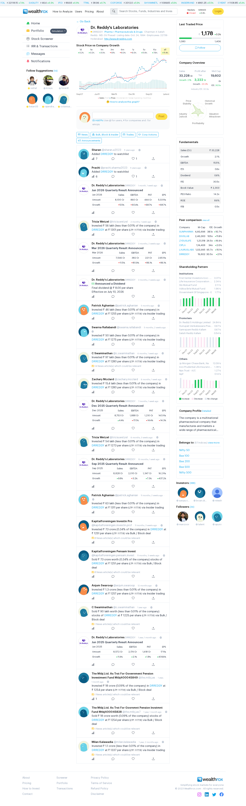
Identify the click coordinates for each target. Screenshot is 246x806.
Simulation (58, 31)
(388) (192, 483)
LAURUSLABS (186, 250)
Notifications (40, 61)
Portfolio (37, 30)
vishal (33, 88)
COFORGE (109, 3)
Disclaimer (97, 794)
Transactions (65, 788)
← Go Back (83, 21)
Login (218, 11)
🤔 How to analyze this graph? (123, 102)
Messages (37, 53)
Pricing (89, 11)
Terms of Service (101, 783)
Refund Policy (99, 788)
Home (35, 23)
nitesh (218, 500)
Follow (201, 48)
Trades (129, 134)
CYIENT (215, 3)
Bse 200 (184, 461)
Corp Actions (149, 134)
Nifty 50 (184, 450)
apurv (218, 524)
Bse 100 (184, 455)
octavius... (66, 106)
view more (214, 443)
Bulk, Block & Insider (106, 134)
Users (78, 11)
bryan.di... (201, 500)
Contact (27, 794)
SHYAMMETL (144, 3)
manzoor (184, 524)
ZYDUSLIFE (185, 241)
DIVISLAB (184, 236)
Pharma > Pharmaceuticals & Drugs (123, 32)
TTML (79, 3)
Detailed (206, 411)
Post (161, 116)
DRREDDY (107, 154)
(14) (55, 71)
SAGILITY (27, 3)
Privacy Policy (100, 777)
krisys (49, 88)
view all (205, 220)
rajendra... (49, 106)
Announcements (90, 140)
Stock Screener (41, 38)
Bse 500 (184, 467)
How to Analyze (62, 11)
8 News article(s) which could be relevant (117, 538)
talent (201, 524)
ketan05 (33, 106)
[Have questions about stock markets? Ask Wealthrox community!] (123, 115)
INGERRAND (180, 3)
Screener (62, 777)
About (100, 11)
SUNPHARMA (186, 231)
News (84, 134)
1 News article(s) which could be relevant (117, 624)
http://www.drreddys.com (118, 39)
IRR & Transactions (44, 46)
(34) (192, 507)
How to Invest (31, 788)
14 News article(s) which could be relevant (118, 366)
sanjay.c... (183, 500)
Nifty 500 (185, 472)
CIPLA (182, 245)
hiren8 (65, 88)
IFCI (53, 3)
